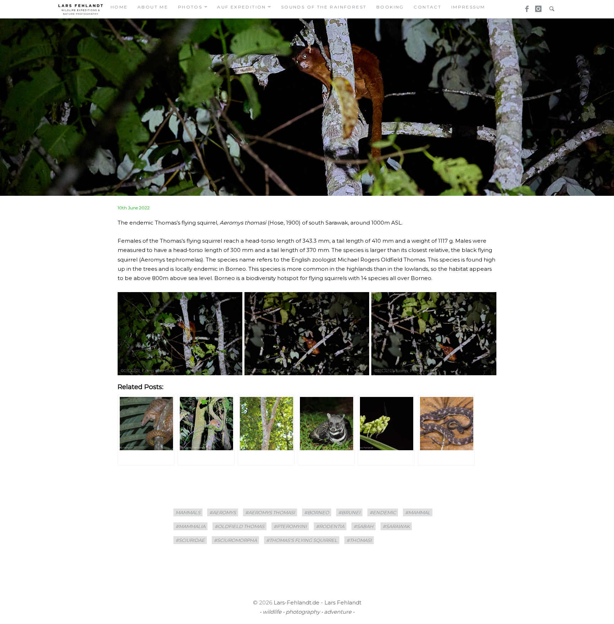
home (119, 7)
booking (390, 7)
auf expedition (241, 7)
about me (153, 7)
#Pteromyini (290, 526)
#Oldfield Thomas (239, 526)
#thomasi (359, 540)
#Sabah (363, 526)
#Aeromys (222, 512)
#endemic (383, 512)
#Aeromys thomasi (270, 512)
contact (427, 7)
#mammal (417, 512)
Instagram (537, 7)
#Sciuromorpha (235, 540)
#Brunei (349, 512)
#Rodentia (330, 526)
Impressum (468, 7)
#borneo (316, 512)
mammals (188, 512)
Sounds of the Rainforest (324, 7)
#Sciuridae (190, 540)
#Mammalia (190, 526)
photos (190, 7)
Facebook (524, 7)
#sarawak (396, 526)
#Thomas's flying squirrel (301, 540)
